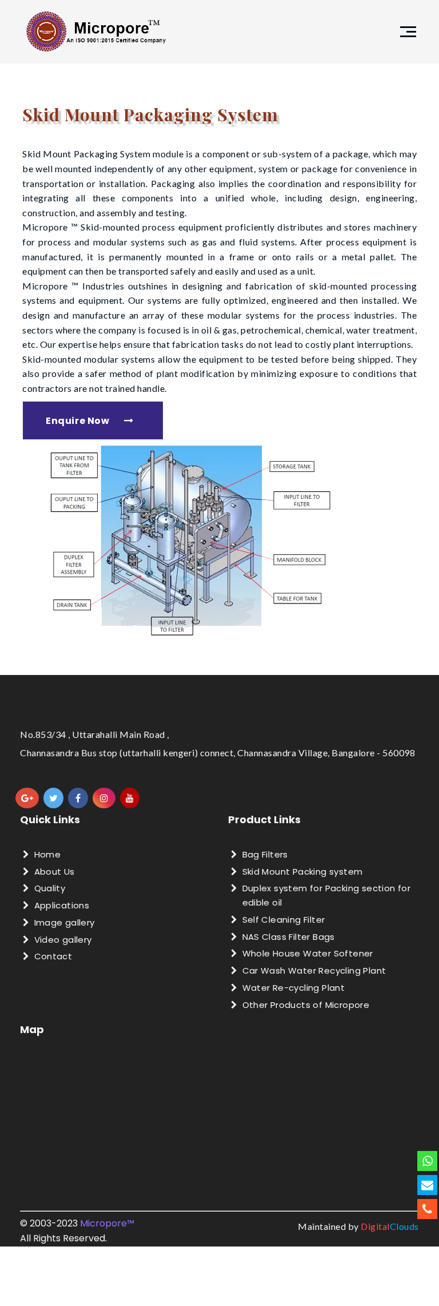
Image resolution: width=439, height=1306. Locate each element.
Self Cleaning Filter (283, 920)
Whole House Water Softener (307, 953)
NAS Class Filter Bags (288, 937)
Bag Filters (265, 854)
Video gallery (63, 940)
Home (47, 854)
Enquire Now (78, 420)
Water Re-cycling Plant (293, 988)
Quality (50, 888)
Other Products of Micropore (306, 1005)
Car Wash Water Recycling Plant (314, 970)
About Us (54, 872)
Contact (53, 956)
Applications (62, 905)
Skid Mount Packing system (302, 872)
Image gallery (64, 922)
